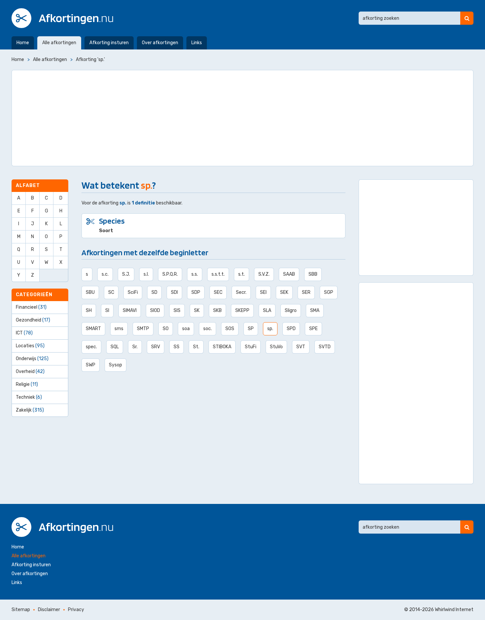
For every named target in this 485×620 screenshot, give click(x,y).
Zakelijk (30, 410)
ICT (24, 333)
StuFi (250, 347)
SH (89, 310)
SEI (263, 292)
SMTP (143, 328)
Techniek (29, 397)
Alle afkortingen (59, 43)
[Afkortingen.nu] (62, 18)
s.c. (105, 274)
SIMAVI (130, 310)
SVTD (325, 347)
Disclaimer (49, 609)
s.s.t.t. (218, 274)
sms (118, 328)
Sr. (135, 347)
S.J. (126, 274)
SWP (90, 365)
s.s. (194, 274)
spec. (91, 347)
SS (176, 347)
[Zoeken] (466, 18)
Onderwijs (32, 358)
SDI (174, 292)
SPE (313, 328)
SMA (314, 310)
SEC (218, 292)
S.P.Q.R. (170, 274)
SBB (312, 274)
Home (22, 43)
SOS (229, 328)
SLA (267, 310)
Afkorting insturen (109, 43)
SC (111, 292)
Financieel (31, 307)
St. (196, 347)
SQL (115, 347)
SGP (328, 292)
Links (196, 43)
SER (306, 292)
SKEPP (242, 310)
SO (166, 328)
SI (107, 310)
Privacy (76, 609)
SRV (155, 347)
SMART (93, 328)
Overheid (30, 371)
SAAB (289, 274)
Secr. (241, 292)
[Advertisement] (242, 118)
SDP (195, 292)
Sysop (115, 365)
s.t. (241, 274)
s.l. (146, 274)
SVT (300, 347)
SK (197, 310)
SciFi (133, 292)
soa (186, 328)
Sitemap (21, 609)
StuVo (276, 347)
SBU (90, 292)
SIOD (155, 310)
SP (251, 328)
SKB (217, 310)
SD (154, 292)
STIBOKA (222, 347)
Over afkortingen (160, 43)
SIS (177, 310)
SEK (284, 292)
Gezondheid (33, 320)
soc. (207, 328)
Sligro (291, 310)
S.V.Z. (264, 274)
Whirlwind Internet (454, 609)
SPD (291, 328)
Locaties (30, 346)
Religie (27, 384)
